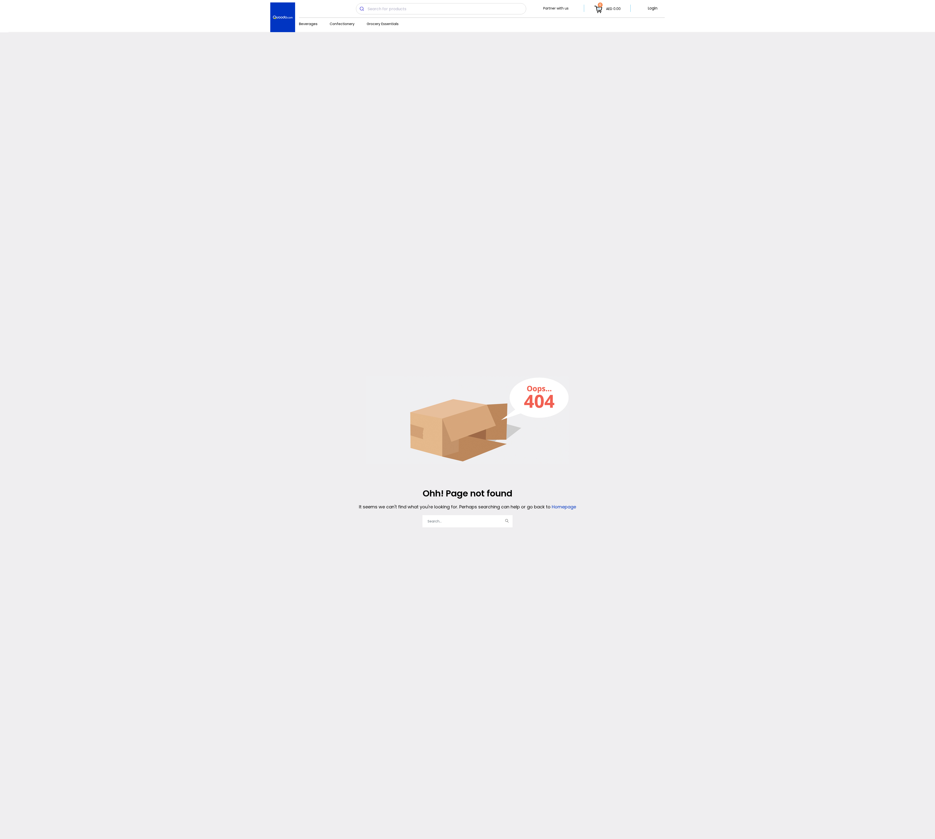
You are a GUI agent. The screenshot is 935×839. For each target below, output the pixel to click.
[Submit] (362, 8)
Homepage (563, 507)
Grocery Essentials (383, 23)
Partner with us (556, 8)
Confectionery (342, 23)
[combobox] (441, 8)
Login (652, 8)
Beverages (308, 23)
